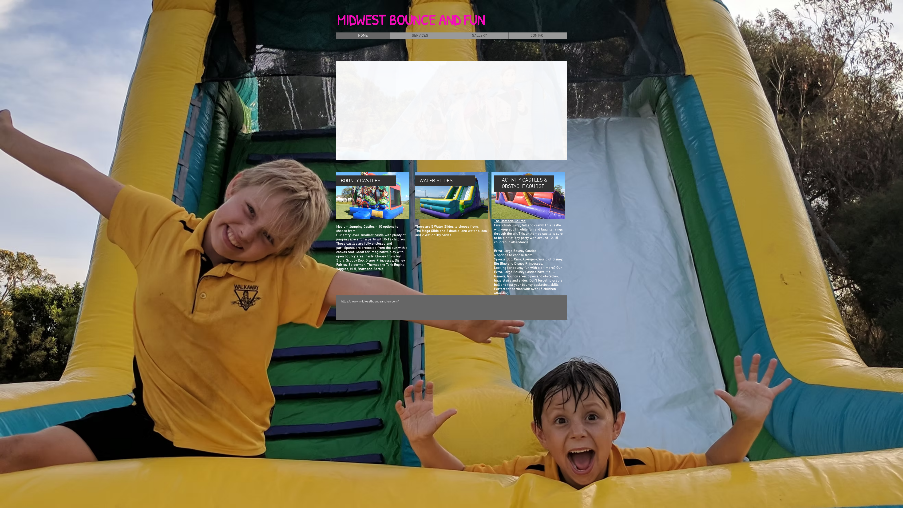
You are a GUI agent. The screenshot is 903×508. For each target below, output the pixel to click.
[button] (451, 110)
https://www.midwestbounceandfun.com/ (370, 302)
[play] (555, 156)
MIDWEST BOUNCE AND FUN (411, 19)
